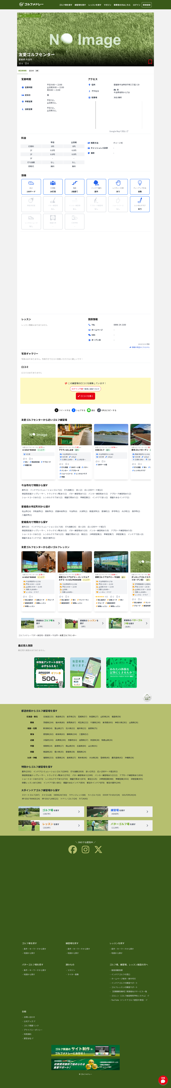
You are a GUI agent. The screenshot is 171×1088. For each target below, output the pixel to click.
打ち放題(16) (70, 526)
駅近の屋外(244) (114, 782)
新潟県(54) (47, 728)
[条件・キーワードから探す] (42, 949)
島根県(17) (59, 746)
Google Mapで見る (117, 131)
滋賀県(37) (83, 740)
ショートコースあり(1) (31, 497)
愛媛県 (47, 635)
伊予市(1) (116, 511)
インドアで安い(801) (52, 782)
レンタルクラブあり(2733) (56, 779)
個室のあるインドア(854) (74, 782)
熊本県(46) (82, 757)
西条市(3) (49, 511)
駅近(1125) (92, 779)
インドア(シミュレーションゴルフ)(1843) (50, 771)
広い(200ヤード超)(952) (107, 771)
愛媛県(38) (70, 751)
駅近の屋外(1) (49, 538)
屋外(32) (25, 526)
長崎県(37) (71, 757)
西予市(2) (136, 511)
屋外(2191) (26, 771)
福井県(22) (81, 728)
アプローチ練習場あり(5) (121, 530)
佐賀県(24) (60, 757)
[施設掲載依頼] (129, 970)
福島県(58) (116, 716)
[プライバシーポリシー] (42, 1030)
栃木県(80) (60, 722)
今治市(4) (73, 511)
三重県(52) (83, 734)
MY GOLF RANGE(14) (31, 798)
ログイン (136, 4)
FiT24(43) (83, 798)
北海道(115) (48, 716)
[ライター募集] (121, 672)
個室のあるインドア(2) (31, 538)
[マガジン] (86, 970)
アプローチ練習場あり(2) (120, 493)
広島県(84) (81, 746)
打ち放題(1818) (77, 771)
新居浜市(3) (94, 511)
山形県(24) (105, 716)
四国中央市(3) (61, 511)
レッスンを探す (94, 4)
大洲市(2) (83, 511)
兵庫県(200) (61, 740)
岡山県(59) (70, 746)
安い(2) (79, 490)
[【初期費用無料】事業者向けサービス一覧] (129, 992)
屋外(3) (25, 490)
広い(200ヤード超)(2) (93, 490)
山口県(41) (92, 746)
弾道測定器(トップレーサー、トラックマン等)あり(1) (44, 493)
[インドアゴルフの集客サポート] (129, 983)
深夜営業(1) (121, 534)
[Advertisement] (85, 273)
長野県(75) (92, 728)
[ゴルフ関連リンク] (42, 1026)
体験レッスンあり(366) (31, 782)
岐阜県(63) (60, 734)
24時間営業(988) (106, 779)
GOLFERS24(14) (129, 795)
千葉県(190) (95, 722)
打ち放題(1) (69, 490)
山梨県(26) (133, 722)
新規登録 (146, 4)
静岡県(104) (72, 734)
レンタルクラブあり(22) (53, 534)
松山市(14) (26, 511)
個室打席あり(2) (72, 534)
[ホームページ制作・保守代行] (129, 979)
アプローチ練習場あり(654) (131, 775)
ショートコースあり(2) (31, 534)
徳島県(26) (47, 751)
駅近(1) (84, 534)
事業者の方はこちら (122, 4)
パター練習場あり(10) (78, 530)
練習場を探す (80, 4)
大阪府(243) (48, 740)
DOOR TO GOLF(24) (111, 795)
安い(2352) (90, 771)
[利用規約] (42, 1034)
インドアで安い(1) (100, 497)
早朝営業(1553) (122, 779)
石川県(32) (70, 728)
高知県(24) (81, 751)
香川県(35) (59, 751)
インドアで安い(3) (135, 534)
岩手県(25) (71, 716)
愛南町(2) (106, 511)
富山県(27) (59, 728)
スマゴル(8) (47, 795)
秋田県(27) (93, 716)
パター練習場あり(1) (77, 493)
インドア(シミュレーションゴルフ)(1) (46, 490)
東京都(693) (108, 722)
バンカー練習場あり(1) (98, 493)
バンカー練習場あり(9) (99, 530)
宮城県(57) (82, 716)
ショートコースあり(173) (32, 779)
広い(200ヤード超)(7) (97, 526)
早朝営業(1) (85, 497)
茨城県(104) (48, 722)
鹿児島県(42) (117, 757)
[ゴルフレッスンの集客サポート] (129, 988)
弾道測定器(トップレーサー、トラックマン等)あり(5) (44, 530)
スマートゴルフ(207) (31, 795)
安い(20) (82, 526)
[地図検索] (85, 672)
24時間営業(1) (96, 534)
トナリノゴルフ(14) (68, 798)
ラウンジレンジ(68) (77, 795)
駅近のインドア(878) (95, 782)
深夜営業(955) (137, 779)
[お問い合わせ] (42, 1017)
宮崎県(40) (105, 757)
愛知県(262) (48, 734)
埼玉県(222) (83, 722)
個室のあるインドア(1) (119, 497)
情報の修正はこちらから (141, 347)
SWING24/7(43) (60, 795)
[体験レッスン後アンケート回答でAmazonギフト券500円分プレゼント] (49, 672)
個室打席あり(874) (78, 779)
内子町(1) (126, 511)
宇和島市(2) (38, 511)
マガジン (107, 4)
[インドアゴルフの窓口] (129, 975)
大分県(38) (93, 757)
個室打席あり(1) (71, 497)
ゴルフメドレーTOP (26, 635)
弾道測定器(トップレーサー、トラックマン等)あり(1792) (46, 775)
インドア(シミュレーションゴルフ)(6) (47, 526)
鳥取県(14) (47, 746)
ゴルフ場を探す (65, 4)
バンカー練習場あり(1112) (106, 775)
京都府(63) (72, 740)
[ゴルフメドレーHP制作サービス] (85, 1051)
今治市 (55, 635)
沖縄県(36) (129, 757)
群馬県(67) (71, 722)
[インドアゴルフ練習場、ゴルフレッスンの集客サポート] (85, 1064)
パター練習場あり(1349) (82, 775)
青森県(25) (60, 716)
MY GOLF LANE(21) (50, 798)
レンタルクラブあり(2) (52, 497)
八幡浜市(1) (27, 515)
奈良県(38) (94, 740)
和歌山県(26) (107, 740)
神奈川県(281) (121, 722)
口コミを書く (87, 396)
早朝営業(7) (109, 534)
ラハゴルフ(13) (94, 795)
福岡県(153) (48, 757)
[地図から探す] (42, 953)
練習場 (40, 635)
